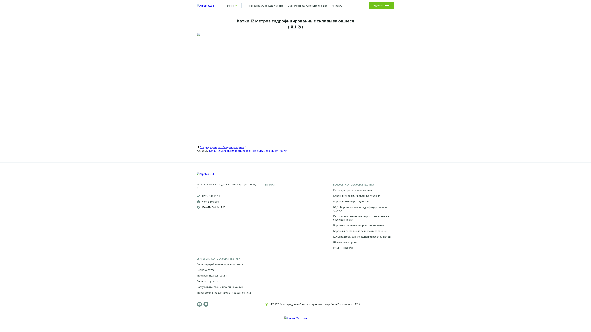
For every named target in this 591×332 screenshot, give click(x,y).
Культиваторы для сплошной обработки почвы (362, 236)
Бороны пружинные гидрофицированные (358, 225)
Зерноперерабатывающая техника (307, 5)
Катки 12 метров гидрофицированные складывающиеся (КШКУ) (248, 150)
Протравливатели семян (212, 275)
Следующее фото (233, 147)
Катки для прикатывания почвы (352, 190)
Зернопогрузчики (207, 281)
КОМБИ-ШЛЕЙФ (343, 248)
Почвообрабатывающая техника (265, 5)
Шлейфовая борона (345, 242)
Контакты (337, 5)
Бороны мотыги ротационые (351, 201)
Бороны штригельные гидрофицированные (360, 231)
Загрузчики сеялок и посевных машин (220, 287)
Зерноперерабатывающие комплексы (220, 264)
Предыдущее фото (211, 147)
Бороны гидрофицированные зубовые (356, 196)
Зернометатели (206, 270)
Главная (270, 184)
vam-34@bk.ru (210, 201)
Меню (230, 5)
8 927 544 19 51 (211, 196)
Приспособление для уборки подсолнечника (224, 292)
